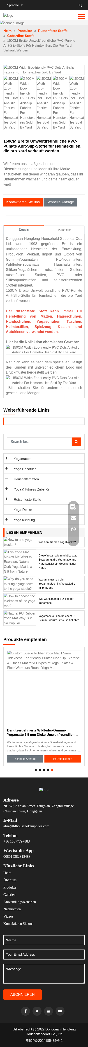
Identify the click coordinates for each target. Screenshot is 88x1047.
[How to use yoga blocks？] (20, 542)
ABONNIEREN (22, 994)
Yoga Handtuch (25, 469)
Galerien (9, 894)
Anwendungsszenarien (19, 902)
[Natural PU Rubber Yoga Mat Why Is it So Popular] (20, 618)
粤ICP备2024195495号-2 (44, 1040)
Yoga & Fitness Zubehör (31, 489)
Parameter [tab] (64, 229)
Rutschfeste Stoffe (52, 31)
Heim (7, 31)
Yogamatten (22, 459)
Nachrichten (12, 909)
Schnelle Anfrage (60, 202)
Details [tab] (24, 229)
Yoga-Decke (23, 510)
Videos (8, 916)
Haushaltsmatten (26, 479)
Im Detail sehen (62, 758)
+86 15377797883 (16, 841)
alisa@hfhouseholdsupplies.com (26, 826)
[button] (78, 68)
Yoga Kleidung (24, 520)
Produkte (25, 31)
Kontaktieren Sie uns (23, 202)
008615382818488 (16, 856)
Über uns (9, 880)
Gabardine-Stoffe (20, 36)
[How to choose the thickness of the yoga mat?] (20, 600)
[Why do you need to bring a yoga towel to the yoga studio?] (20, 583)
